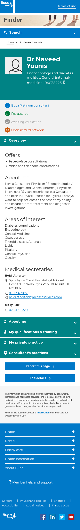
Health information (19, 459)
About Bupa (14, 468)
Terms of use (67, 6)
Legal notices (35, 505)
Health (10, 432)
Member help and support (32, 482)
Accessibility (10, 505)
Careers (7, 500)
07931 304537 (18, 310)
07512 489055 (18, 293)
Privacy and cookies (33, 500)
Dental (10, 441)
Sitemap (59, 500)
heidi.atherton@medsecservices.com (35, 297)
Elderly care (14, 450)
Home (10, 42)
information (43, 412)
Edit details (38, 378)
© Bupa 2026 (60, 505)
